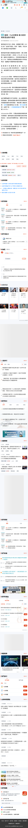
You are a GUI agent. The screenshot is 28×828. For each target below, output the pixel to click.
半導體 (6, 694)
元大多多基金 (4, 619)
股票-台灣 (7, 615)
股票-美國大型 (8, 609)
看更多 (25, 201)
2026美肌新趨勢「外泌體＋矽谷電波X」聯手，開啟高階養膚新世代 (23, 310)
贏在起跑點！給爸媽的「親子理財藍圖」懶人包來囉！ (13, 163)
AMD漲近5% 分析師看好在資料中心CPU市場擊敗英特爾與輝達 (14, 310)
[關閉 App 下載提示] (1, 2)
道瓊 (5, 105)
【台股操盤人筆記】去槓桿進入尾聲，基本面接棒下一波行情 (4, 294)
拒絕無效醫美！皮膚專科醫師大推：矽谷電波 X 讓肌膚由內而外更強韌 (23, 294)
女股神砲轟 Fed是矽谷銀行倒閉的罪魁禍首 (12, 183)
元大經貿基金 (4, 624)
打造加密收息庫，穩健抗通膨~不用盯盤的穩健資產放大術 (16, 216)
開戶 (25, 608)
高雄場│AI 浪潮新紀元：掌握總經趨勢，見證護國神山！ (16, 222)
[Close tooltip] (24, 11)
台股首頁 (19, 166)
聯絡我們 (18, 823)
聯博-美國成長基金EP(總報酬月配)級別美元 (11, 607)
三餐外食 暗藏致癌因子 (13, 294)
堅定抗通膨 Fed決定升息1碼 (8, 192)
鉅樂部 (15, 820)
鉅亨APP (7, 820)
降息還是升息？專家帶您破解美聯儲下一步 (14, 132)
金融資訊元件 (11, 823)
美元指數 (23, 105)
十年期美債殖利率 (16, 107)
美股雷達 (8, 31)
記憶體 (6, 686)
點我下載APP (16, 135)
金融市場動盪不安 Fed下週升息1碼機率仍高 (12, 186)
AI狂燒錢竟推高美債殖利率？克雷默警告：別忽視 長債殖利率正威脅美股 (4, 310)
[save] (20, 8)
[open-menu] (1, 5)
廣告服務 (25, 820)
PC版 (2, 820)
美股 (3, 31)
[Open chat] (25, 8)
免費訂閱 (24, 803)
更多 (19, 175)
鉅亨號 (11, 820)
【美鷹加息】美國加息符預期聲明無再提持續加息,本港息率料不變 (14, 269)
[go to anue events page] (22, 5)
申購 (25, 614)
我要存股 (24, 166)
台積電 (6, 690)
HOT (7, 209)
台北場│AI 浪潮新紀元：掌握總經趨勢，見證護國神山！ (16, 210)
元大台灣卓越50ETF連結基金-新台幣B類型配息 (12, 613)
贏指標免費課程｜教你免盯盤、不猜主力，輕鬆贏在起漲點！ (16, 228)
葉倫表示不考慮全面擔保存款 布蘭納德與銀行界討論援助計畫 (14, 277)
